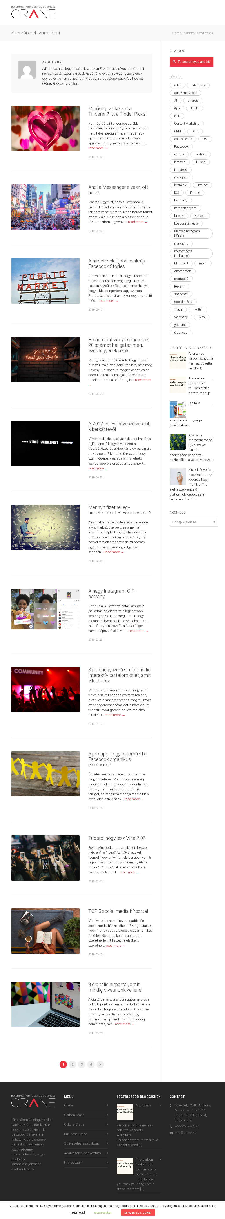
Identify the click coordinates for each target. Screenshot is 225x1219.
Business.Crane (75, 1134)
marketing (181, 243)
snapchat (180, 294)
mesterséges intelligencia (183, 253)
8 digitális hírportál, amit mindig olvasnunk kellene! (115, 987)
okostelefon (182, 271)
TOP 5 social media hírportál (118, 911)
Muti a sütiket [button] (102, 1212)
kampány (180, 200)
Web (202, 317)
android (193, 100)
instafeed (180, 169)
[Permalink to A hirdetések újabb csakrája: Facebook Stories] (45, 281)
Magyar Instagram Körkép (187, 233)
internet (203, 185)
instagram (181, 177)
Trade (178, 309)
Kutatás (200, 216)
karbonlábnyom (185, 208)
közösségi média (186, 223)
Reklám (179, 286)
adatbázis (198, 85)
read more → (98, 148)
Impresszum (73, 1163)
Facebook (181, 146)
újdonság (180, 332)
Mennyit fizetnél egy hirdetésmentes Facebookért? (119, 510)
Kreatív (179, 216)
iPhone (195, 192)
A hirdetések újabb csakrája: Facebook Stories (118, 263)
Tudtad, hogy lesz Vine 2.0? (116, 838)
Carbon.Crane (74, 1115)
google (179, 154)
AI (175, 100)
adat (177, 85)
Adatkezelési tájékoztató (82, 1153)
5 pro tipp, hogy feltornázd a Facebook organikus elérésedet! (117, 759)
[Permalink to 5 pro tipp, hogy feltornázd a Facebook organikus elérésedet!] (45, 773)
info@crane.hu (185, 1133)
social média (183, 302)
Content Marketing (186, 123)
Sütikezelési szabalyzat (81, 1143)
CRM (177, 131)
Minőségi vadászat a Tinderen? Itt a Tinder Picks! (117, 111)
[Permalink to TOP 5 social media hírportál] (45, 931)
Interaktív (180, 185)
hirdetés (179, 162)
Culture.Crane (74, 1124)
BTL (177, 116)
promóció (181, 278)
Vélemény (181, 317)
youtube (179, 325)
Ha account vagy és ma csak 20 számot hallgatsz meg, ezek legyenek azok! (118, 345)
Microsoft (181, 263)
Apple (194, 108)
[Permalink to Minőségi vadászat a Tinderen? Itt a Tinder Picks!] (45, 128)
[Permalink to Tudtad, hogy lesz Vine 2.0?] (45, 858)
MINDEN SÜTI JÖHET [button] (138, 1212)
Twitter (198, 309)
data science (183, 139)
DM (205, 139)
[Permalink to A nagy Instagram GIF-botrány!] (45, 609)
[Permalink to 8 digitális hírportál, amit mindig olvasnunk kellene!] (45, 1004)
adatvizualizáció (185, 93)
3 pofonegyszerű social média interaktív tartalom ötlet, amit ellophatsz (119, 675)
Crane (68, 1105)
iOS (176, 192)
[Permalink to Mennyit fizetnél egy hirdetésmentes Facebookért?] (45, 527)
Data (195, 131)
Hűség (200, 162)
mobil (203, 263)
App (177, 108)
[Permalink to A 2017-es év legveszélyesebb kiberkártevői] (45, 443)
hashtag (200, 154)
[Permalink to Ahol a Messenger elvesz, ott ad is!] (45, 207)
